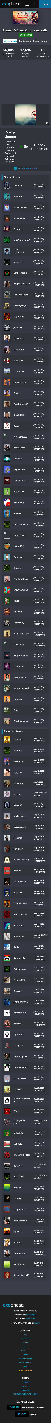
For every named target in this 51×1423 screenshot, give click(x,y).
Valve (37, 1323)
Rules (25, 1342)
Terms (26, 1366)
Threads (26, 1382)
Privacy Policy (25, 1362)
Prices (36, 41)
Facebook (25, 1390)
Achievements (10, 41)
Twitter (26, 1386)
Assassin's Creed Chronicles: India (25, 30)
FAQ (25, 1334)
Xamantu (30, 1319)
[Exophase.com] (12, 4)
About (25, 1346)
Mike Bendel (30, 1315)
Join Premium (25, 1370)
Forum (44, 41)
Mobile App (25, 1338)
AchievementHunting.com (25, 1394)
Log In (45, 4)
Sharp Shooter (10, 134)
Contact (25, 1350)
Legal (25, 1354)
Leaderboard (25, 41)
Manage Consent (25, 1358)
